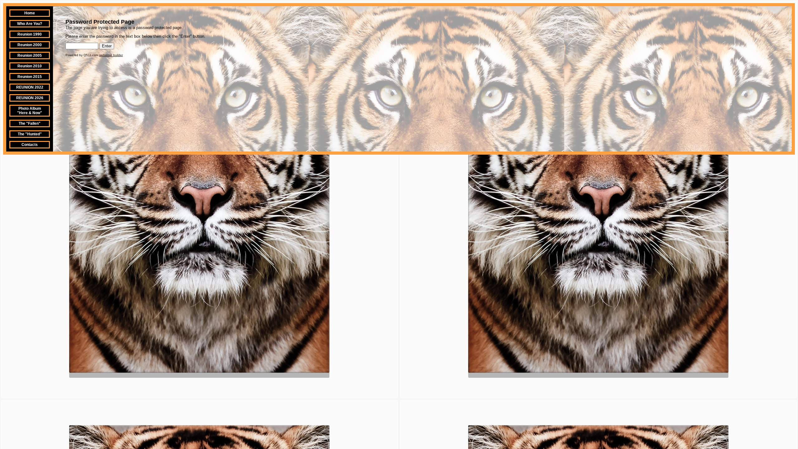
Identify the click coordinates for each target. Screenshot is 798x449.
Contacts (30, 144)
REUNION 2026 (29, 98)
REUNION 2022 (29, 87)
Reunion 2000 (29, 45)
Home (29, 13)
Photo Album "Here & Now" (29, 110)
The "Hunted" (30, 134)
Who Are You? (29, 24)
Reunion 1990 (29, 34)
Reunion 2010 (29, 66)
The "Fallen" (30, 123)
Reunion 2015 (29, 77)
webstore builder (111, 55)
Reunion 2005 (29, 55)
